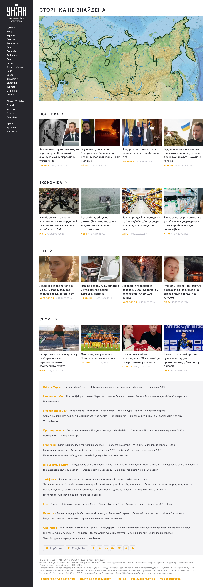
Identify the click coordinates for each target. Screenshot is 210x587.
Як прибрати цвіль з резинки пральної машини (85, 479)
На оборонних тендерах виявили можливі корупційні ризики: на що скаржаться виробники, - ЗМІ (58, 223)
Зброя (10, 75)
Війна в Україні (52, 387)
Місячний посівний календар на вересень (150, 532)
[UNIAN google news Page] (113, 548)
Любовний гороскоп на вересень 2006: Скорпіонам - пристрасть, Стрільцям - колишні (141, 291)
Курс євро (92, 410)
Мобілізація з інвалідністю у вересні (110, 387)
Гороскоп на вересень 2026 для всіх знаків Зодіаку (72, 455)
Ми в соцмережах (170, 578)
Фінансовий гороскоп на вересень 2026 (92, 450)
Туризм (11, 86)
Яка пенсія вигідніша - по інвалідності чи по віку (155, 415)
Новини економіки (55, 410)
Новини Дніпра (74, 396)
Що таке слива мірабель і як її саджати (65, 532)
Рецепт (54, 504)
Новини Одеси (51, 401)
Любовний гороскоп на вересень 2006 (139, 450)
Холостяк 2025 (156, 504)
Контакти (12, 131)
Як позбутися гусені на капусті (107, 532)
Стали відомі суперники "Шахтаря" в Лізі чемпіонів (98, 356)
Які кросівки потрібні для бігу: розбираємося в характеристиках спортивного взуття (58, 360)
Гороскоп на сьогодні (116, 455)
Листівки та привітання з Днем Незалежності (133, 464)
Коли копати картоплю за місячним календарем (87, 527)
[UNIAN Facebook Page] (93, 548)
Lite (43, 251)
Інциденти (12, 79)
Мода (93, 504)
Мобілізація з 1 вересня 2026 (149, 387)
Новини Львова (115, 396)
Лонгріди (12, 117)
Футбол (86, 362)
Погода (11, 94)
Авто (84, 234)
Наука (10, 63)
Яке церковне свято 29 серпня (179, 464)
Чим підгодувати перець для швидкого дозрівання (71, 538)
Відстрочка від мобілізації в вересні (165, 396)
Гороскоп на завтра (119, 444)
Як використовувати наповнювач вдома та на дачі (102, 489)
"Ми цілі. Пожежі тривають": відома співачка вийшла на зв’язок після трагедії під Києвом (182, 291)
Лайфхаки (49, 479)
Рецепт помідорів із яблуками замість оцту (81, 513)
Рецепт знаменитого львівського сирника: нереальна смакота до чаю (82, 518)
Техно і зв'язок (15, 67)
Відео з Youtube (15, 101)
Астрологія (46, 298)
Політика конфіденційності (95, 578)
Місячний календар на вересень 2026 (154, 444)
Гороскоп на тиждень (55, 450)
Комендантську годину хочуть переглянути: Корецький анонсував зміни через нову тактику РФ (59, 155)
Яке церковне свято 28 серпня (88, 464)
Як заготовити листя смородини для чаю (167, 484)
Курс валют (107, 410)
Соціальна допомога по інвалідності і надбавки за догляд (75, 415)
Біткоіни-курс (124, 410)
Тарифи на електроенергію (150, 410)
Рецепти (48, 513)
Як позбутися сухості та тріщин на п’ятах (119, 484)
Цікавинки (12, 90)
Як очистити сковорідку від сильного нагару (68, 484)
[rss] (132, 548)
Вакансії (11, 127)
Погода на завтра (69, 435)
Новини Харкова (95, 396)
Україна (11, 35)
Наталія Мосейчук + (76, 387)
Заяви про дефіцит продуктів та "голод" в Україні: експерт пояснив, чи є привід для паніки (141, 223)
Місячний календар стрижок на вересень (81, 444)
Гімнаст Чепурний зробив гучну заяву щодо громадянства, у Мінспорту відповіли (181, 360)
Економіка (12, 43)
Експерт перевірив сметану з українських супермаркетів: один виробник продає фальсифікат (182, 223)
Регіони (11, 55)
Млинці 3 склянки (172, 513)
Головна (11, 27)
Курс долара (77, 410)
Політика (12, 39)
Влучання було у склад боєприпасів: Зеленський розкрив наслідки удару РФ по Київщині (100, 155)
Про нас (121, 578)
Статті (10, 105)
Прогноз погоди (53, 430)
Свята (102, 504)
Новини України (53, 396)
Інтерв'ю (11, 109)
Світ (9, 47)
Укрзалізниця (50, 421)
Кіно (169, 504)
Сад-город (50, 527)
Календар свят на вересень (96, 469)
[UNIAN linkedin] (106, 548)
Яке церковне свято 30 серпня (60, 469)
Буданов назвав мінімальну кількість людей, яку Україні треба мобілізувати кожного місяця (182, 155)
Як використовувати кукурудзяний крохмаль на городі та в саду (153, 527)
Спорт (10, 59)
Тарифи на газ (118, 415)
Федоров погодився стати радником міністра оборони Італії (140, 153)
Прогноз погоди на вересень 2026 (163, 430)
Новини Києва (134, 396)
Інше (42, 370)
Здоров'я (12, 83)
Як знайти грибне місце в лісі (130, 479)
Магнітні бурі (121, 430)
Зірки (167, 302)
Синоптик (136, 430)
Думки (10, 113)
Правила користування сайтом (57, 578)
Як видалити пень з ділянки (149, 489)
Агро (125, 234)
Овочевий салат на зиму (146, 513)
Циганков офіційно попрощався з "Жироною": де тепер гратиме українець (141, 358)
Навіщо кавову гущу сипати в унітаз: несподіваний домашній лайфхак (100, 289)
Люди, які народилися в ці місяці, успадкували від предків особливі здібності (56, 289)
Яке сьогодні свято (55, 464)
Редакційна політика (143, 578)
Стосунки (130, 504)
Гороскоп (49, 444)
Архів (10, 123)
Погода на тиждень (77, 430)
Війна (9, 31)
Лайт (9, 71)
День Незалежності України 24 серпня (136, 469)
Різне (42, 234)
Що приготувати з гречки (57, 489)
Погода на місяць (101, 430)
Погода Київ (50, 435)
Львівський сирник (119, 513)
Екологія (11, 51)
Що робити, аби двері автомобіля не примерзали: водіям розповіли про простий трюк (99, 223)
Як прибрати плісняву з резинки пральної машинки (72, 494)
